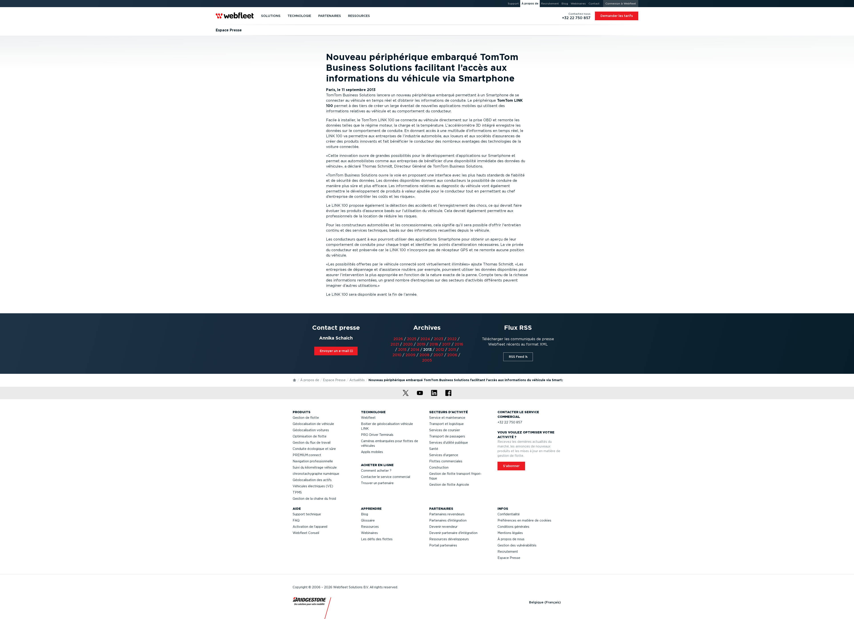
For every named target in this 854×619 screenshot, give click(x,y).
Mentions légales (510, 533)
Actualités (357, 380)
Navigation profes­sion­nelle (313, 461)
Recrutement (507, 551)
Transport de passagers (447, 436)
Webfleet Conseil (306, 533)
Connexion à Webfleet (620, 3)
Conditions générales (513, 526)
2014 (415, 350)
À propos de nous (510, 539)
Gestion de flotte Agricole (449, 484)
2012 (440, 350)
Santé (433, 449)
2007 (438, 355)
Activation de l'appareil (310, 526)
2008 (424, 355)
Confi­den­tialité (508, 514)
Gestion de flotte (306, 417)
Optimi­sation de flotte (309, 436)
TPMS (297, 492)
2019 (421, 344)
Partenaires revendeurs (447, 514)
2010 (397, 355)
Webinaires (369, 533)
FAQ (296, 520)
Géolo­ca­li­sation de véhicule (313, 424)
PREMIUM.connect (307, 455)
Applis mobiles (372, 452)
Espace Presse (334, 380)
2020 (408, 344)
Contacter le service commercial (385, 477)
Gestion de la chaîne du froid (314, 498)
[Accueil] (295, 379)
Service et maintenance (447, 417)
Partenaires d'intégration (448, 520)
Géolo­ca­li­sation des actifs (312, 480)
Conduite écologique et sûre (314, 449)
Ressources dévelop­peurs (449, 539)
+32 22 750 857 (509, 422)
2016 (459, 344)
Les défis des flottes (377, 539)
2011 (452, 350)
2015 (402, 350)
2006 (452, 355)
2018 (433, 344)
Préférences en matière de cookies (524, 520)
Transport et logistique (446, 424)
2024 (425, 339)
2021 (395, 344)
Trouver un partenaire (377, 483)
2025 (411, 339)
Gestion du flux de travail (311, 442)
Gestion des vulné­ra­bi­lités (516, 545)
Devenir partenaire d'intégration (453, 533)
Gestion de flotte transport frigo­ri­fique (455, 476)
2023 (438, 339)
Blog (364, 514)
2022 (452, 339)
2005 (427, 360)
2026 (398, 339)
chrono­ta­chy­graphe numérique (316, 473)
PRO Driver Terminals (377, 435)
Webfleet (368, 417)
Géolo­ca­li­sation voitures (311, 430)
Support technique (307, 514)
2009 (410, 355)
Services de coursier (444, 430)
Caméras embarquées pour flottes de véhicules (389, 443)
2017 (446, 344)
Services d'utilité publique (448, 442)
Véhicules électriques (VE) (313, 486)
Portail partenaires (443, 545)
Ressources (370, 526)
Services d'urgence (443, 455)
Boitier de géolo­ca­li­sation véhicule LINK (387, 426)
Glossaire (368, 520)
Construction (439, 467)
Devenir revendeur (443, 526)
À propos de (309, 380)
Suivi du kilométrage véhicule (315, 467)
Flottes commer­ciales (445, 461)
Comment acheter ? (376, 470)
